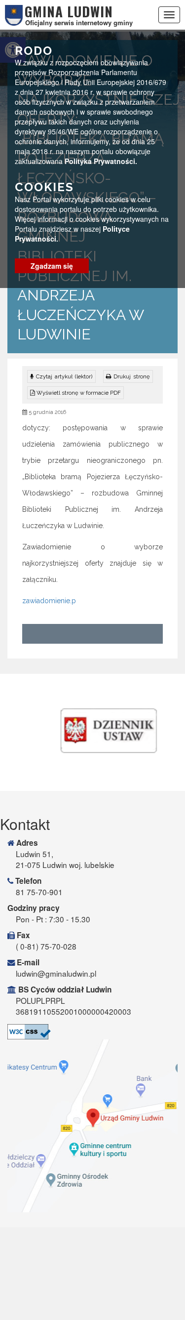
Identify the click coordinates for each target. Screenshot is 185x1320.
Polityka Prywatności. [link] (101, 161)
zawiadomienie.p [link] (49, 601)
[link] (128, 376)
